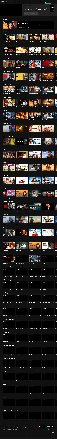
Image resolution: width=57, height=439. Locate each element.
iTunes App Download (42, 427)
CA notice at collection (14, 427)
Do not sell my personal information (10, 429)
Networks (26, 425)
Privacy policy (5, 427)
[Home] (5, 1)
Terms (30, 425)
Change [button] (53, 432)
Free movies (15, 425)
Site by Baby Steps (51, 435)
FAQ (26, 427)
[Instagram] (48, 429)
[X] (53, 429)
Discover (9, 425)
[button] (31, 13)
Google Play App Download (50, 427)
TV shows (21, 425)
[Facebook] (51, 429)
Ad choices (22, 427)
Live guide (5, 425)
